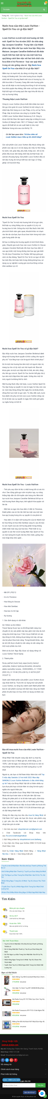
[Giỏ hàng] (45, 4)
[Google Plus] (11, 1060)
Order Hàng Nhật (16, 851)
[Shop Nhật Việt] (24, 4)
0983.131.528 (14, 1052)
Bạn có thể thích (9, 972)
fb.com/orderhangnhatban (16, 836)
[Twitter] (7, 1060)
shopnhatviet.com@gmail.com (30, 829)
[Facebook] (3, 1060)
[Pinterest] (16, 1060)
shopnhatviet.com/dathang (30, 839)
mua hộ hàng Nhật (35, 815)
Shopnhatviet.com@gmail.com (17, 1055)
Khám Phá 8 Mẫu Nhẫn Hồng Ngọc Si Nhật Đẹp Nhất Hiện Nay (23, 892)
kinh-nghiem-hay (17, 15)
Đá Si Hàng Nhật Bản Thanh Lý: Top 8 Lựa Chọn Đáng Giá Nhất (24, 871)
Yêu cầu (40, 1085)
